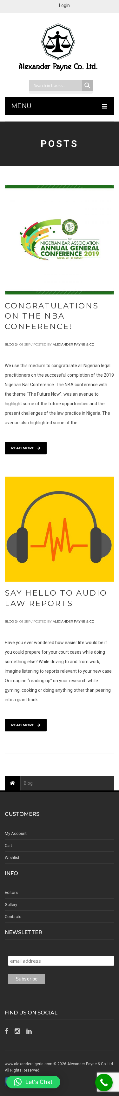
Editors (11, 892)
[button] (33, 1082)
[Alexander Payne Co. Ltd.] (59, 48)
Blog (9, 344)
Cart (8, 845)
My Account (16, 833)
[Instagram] (17, 1031)
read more (22, 448)
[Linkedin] (29, 1031)
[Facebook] (6, 1031)
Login (64, 5)
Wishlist (12, 857)
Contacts (13, 916)
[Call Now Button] (104, 1082)
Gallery (11, 904)
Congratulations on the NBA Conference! (52, 316)
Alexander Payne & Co (73, 344)
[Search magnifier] (87, 85)
